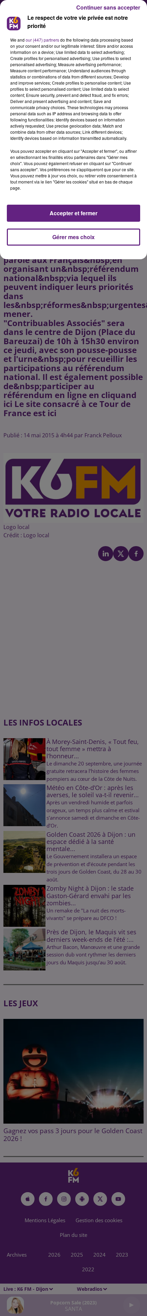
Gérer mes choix (73, 237)
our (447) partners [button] (42, 40)
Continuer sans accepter (108, 7)
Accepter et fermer (73, 213)
